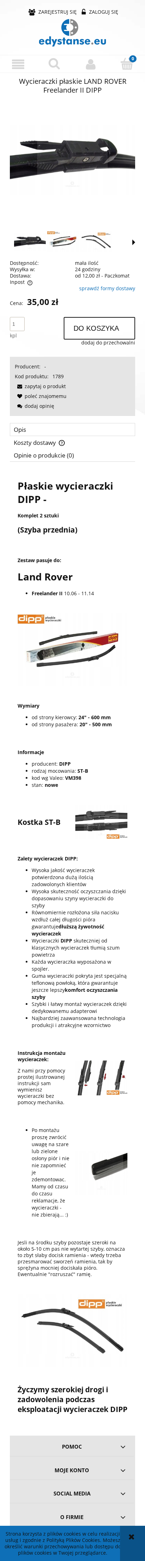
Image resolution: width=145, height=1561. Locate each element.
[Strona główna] (72, 32)
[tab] (72, 429)
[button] (18, 64)
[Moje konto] (90, 64)
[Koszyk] (127, 63)
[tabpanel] (72, 946)
